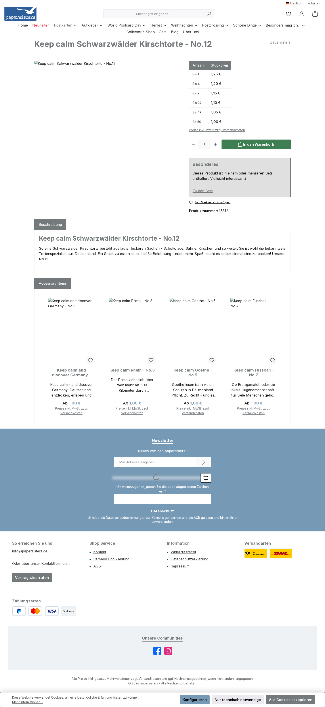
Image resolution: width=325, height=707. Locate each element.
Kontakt (99, 552)
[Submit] (203, 462)
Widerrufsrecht (183, 552)
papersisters (280, 42)
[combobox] (153, 13)
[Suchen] (209, 13)
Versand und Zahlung (111, 559)
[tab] (50, 224)
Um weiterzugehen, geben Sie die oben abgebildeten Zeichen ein (163, 489)
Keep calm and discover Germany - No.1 (71, 372)
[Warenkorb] (315, 13)
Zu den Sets (203, 191)
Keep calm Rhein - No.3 (132, 370)
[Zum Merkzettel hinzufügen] (90, 360)
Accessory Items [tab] (53, 283)
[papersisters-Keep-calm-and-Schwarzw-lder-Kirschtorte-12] (107, 108)
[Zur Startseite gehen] (20, 14)
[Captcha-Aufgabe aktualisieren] (206, 478)
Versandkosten (150, 678)
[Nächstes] (281, 357)
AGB (197, 517)
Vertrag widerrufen (32, 577)
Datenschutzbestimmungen (125, 517)
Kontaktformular (55, 563)
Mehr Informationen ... (27, 702)
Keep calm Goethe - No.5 (193, 372)
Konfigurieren (195, 699)
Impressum (180, 566)
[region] (107, 108)
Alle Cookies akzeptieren (290, 699)
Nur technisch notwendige (238, 699)
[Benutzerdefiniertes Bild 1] (255, 553)
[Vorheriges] (44, 357)
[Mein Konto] (301, 13)
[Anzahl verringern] (193, 144)
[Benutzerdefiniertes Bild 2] (281, 553)
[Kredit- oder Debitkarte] (43, 611)
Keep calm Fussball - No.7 (253, 372)
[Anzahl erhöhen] (215, 144)
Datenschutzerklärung (189, 559)
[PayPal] (19, 611)
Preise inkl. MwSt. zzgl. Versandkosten (217, 130)
